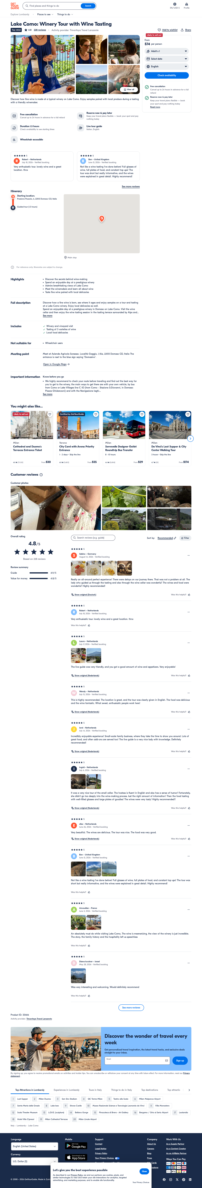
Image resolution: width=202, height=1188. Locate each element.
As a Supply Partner (175, 1144)
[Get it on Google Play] (76, 1146)
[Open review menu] (188, 555)
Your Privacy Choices (104, 1158)
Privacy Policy (101, 1153)
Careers (150, 1148)
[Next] (190, 438)
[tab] (30, 1090)
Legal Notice (100, 1148)
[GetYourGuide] (15, 6)
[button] (35, 30)
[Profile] (186, 4)
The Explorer (152, 1167)
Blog (149, 1153)
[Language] (174, 4)
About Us (151, 1144)
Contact (98, 1144)
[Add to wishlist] (49, 414)
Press (149, 1158)
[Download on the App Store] (76, 1158)
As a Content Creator (176, 1148)
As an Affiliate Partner (176, 1153)
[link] (32, 438)
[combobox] (52, 6)
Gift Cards (152, 1163)
